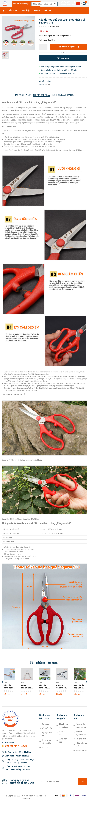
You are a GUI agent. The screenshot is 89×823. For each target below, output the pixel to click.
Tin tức (37, 10)
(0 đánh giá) (54, 26)
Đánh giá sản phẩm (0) (63, 95)
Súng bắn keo (63, 740)
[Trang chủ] (4, 3)
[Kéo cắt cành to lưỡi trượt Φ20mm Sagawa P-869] (62, 674)
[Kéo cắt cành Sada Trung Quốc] (27, 674)
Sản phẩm (13, 10)
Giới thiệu (26, 10)
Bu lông (45, 747)
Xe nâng (45, 724)
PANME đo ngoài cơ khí (81, 733)
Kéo (48, 84)
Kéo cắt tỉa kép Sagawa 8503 (79, 686)
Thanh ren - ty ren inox (64, 725)
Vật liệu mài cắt (47, 734)
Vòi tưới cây (47, 728)
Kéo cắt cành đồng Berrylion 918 (9, 686)
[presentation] (3, 682)
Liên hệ (47, 10)
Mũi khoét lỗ (81, 750)
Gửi (82, 781)
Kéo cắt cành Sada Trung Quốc (26, 686)
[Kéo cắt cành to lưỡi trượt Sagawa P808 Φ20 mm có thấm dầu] (44, 674)
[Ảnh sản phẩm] (18, 32)
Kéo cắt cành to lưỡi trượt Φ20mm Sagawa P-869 (61, 686)
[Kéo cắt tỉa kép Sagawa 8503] (80, 674)
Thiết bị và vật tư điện (46, 741)
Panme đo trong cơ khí (81, 725)
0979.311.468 (66, 2)
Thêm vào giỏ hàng (70, 47)
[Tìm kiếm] (55, 4)
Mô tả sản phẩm (23, 95)
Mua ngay (64, 58)
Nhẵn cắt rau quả (81, 744)
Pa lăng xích (81, 739)
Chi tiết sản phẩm (41, 95)
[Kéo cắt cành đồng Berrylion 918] (9, 674)
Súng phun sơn (63, 733)
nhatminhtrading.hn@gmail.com (66, 5)
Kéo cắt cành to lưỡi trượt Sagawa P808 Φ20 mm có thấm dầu (44, 686)
